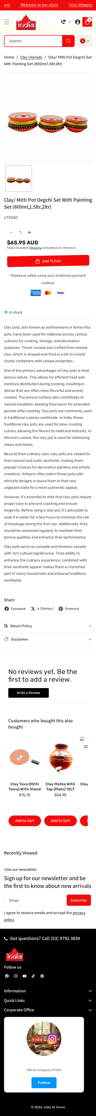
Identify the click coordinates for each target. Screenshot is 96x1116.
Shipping (36, 247)
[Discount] (84, 41)
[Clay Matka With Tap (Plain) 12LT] (60, 758)
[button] (8, 22)
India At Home (54, 1107)
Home (9, 57)
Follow (44, 1082)
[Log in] (78, 22)
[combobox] (39, 41)
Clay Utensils (31, 57)
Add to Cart (24, 820)
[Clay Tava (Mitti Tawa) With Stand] (25, 758)
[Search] (68, 41)
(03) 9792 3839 (65, 938)
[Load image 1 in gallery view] (18, 178)
